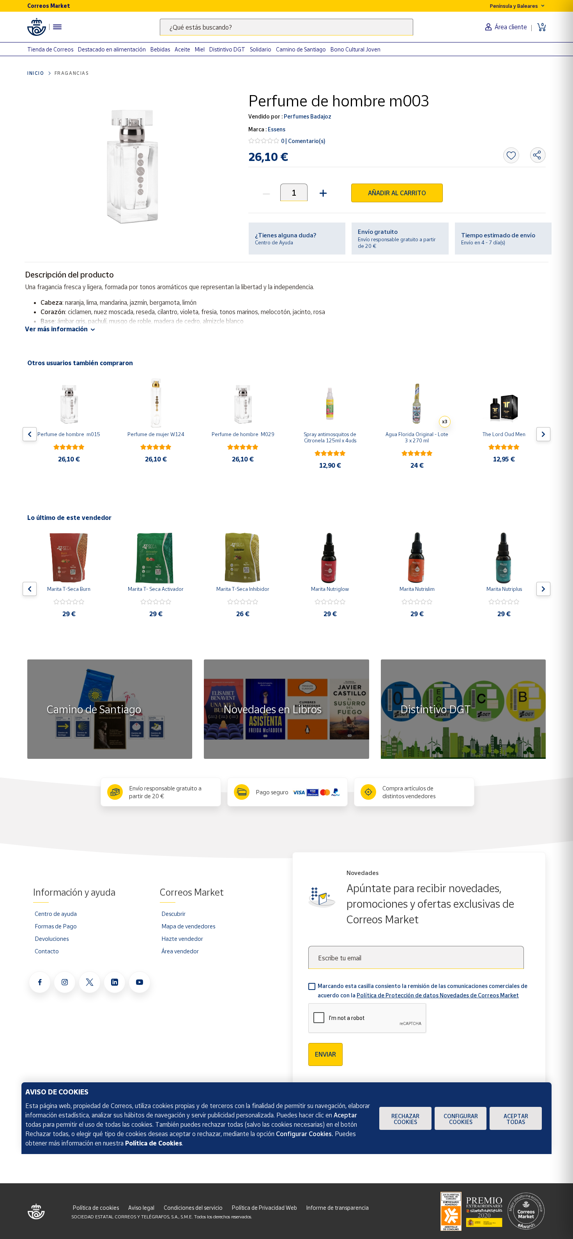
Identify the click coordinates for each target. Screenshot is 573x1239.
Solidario (260, 49)
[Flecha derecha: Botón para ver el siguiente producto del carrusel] (543, 434)
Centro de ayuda (56, 913)
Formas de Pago (56, 926)
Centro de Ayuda (274, 242)
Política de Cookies (153, 1143)
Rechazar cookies (405, 1119)
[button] (322, 192)
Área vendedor (180, 950)
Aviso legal (141, 1207)
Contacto (47, 950)
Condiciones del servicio (193, 1207)
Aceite (182, 49)
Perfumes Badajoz (307, 116)
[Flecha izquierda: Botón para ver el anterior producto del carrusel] (30, 434)
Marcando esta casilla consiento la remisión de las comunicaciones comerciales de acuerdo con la (422, 991)
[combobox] (286, 27)
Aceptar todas (516, 1119)
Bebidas (160, 49)
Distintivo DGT (227, 49)
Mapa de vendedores (188, 926)
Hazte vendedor (182, 938)
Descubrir (173, 913)
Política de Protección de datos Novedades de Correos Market (438, 995)
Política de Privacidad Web (264, 1207)
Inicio (35, 73)
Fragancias (72, 73)
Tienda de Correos (50, 49)
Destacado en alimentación (112, 49)
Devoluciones (52, 938)
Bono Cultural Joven (355, 49)
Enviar (325, 1054)
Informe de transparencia (337, 1207)
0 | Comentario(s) (303, 141)
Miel (200, 49)
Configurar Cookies (461, 1119)
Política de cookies (96, 1207)
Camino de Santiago (301, 49)
